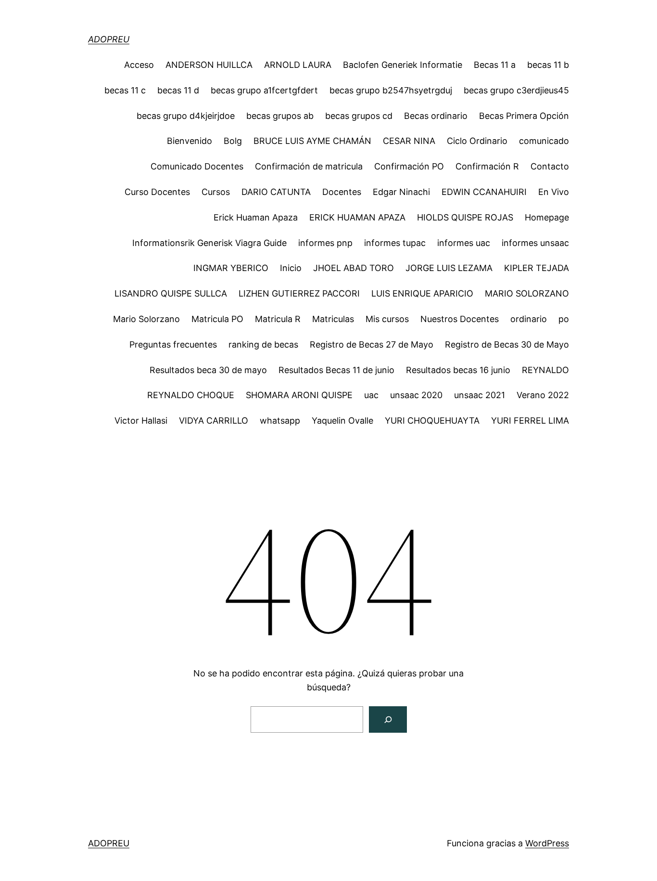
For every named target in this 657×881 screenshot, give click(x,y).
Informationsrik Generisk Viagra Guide (209, 243)
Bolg (233, 141)
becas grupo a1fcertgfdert (264, 90)
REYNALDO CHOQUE (190, 395)
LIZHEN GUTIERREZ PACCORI (299, 293)
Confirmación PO (409, 166)
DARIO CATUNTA (276, 192)
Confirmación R (487, 166)
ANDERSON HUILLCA (209, 65)
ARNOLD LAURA (297, 65)
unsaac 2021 (479, 395)
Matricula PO (217, 319)
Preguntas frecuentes (173, 344)
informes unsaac (535, 243)
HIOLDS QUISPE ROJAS (465, 217)
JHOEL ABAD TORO (353, 268)
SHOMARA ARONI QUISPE (299, 395)
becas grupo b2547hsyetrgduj (390, 90)
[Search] (388, 719)
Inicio (291, 268)
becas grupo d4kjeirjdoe (186, 116)
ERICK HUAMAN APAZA (357, 217)
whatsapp (280, 420)
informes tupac (395, 243)
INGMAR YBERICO (230, 268)
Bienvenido (189, 141)
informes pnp (325, 243)
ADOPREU (108, 39)
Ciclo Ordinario (477, 141)
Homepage (547, 217)
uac (371, 395)
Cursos (216, 192)
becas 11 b (548, 65)
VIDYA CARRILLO (213, 420)
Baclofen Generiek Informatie (402, 65)
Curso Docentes (157, 192)
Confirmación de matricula (309, 166)
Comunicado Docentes (197, 166)
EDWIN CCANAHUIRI (484, 192)
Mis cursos (387, 319)
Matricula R (278, 319)
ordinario (528, 319)
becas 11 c (125, 90)
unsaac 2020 (416, 395)
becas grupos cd (358, 116)
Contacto (550, 166)
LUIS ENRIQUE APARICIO (422, 293)
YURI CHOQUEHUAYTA (432, 420)
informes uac (463, 243)
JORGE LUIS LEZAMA (449, 268)
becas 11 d (178, 90)
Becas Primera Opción (524, 116)
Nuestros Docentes (459, 319)
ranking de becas (263, 344)
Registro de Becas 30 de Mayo (507, 344)
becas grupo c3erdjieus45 (516, 90)
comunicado (544, 141)
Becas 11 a (495, 65)
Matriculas (333, 319)
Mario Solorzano (146, 319)
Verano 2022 (543, 395)
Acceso (139, 65)
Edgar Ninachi (401, 192)
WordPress (547, 843)
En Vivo (553, 192)
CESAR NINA (409, 141)
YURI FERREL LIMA (530, 420)
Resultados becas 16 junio (458, 370)
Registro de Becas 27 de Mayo (371, 344)
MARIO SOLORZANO (527, 293)
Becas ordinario (435, 116)
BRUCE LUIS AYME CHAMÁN (312, 141)
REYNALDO (545, 370)
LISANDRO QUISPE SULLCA (170, 293)
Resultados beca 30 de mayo (208, 370)
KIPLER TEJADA (536, 268)
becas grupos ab (280, 116)
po (563, 319)
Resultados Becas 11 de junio (336, 370)
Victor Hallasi (140, 420)
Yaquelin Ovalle (342, 420)
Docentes (341, 192)
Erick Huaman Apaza (256, 217)
